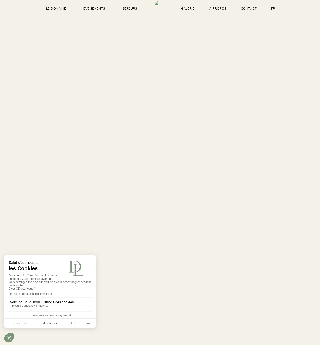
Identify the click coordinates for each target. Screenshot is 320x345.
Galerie (188, 9)
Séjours (130, 9)
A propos (218, 9)
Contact (249, 9)
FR (273, 9)
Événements (94, 9)
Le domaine (56, 9)
